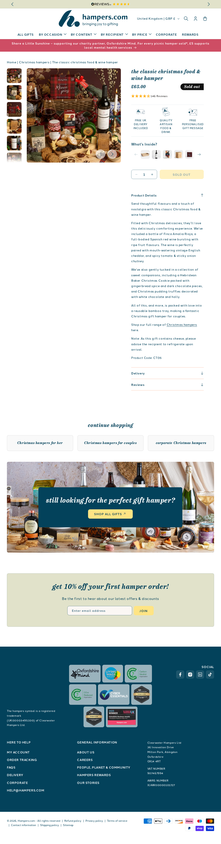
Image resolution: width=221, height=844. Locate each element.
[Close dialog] (189, 389)
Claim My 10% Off (152, 448)
